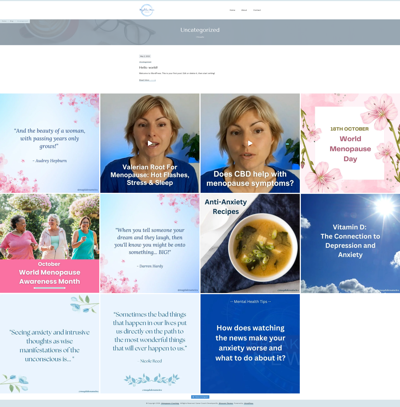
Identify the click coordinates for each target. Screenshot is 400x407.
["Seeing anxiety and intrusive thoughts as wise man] (49, 343)
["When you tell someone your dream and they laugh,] (150, 243)
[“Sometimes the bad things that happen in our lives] (150, 343)
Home (232, 10)
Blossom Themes (226, 403)
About (244, 10)
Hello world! (148, 67)
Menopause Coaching (170, 403)
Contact (257, 10)
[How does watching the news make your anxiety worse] (250, 343)
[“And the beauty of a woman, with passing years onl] (49, 143)
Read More (144, 80)
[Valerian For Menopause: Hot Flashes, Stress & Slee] (150, 143)
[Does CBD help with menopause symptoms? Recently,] (250, 143)
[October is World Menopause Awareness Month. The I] (49, 243)
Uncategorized (145, 62)
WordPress (248, 403)
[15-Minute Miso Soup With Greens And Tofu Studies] (250, 243)
